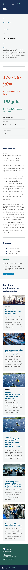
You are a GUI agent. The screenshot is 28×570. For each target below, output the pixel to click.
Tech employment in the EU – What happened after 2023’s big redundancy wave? (13, 484)
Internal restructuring (7, 22)
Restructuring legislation (9, 559)
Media (4, 47)
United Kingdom (17, 3)
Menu (26, 567)
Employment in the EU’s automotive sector (13, 525)
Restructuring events (8, 3)
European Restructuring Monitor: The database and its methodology (14, 395)
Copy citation (7, 274)
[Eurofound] (7, 549)
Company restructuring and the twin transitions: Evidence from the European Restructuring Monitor (13, 441)
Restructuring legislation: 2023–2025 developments (13, 312)
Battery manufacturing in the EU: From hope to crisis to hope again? (14, 352)
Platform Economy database (10, 556)
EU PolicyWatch (7, 554)
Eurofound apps (7, 551)
